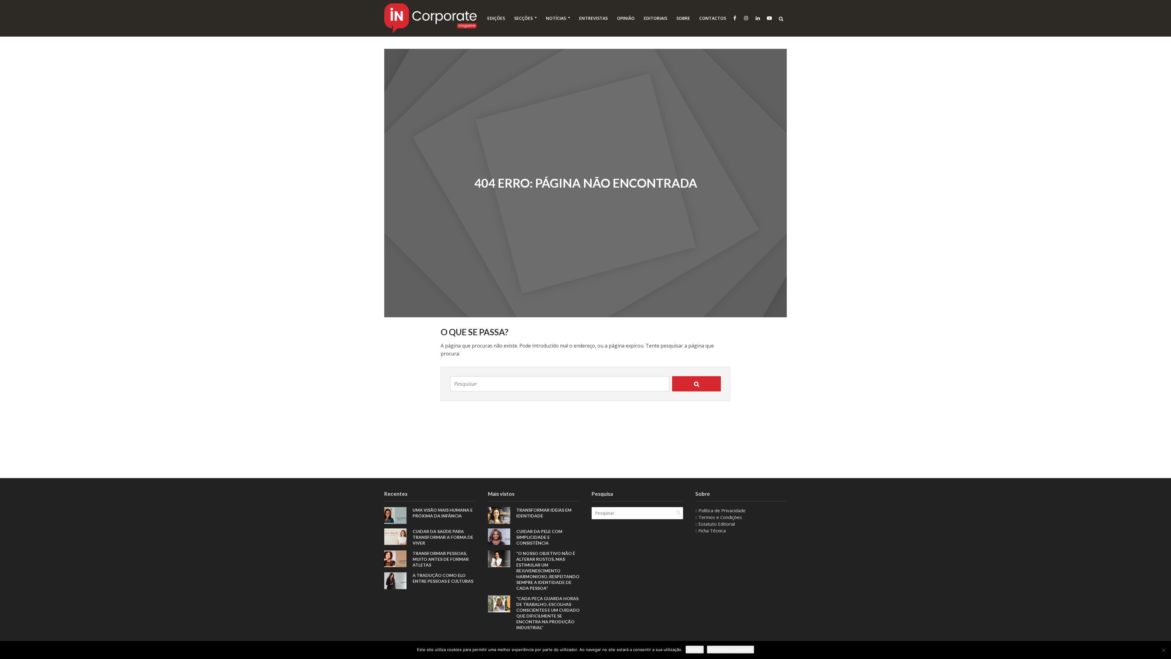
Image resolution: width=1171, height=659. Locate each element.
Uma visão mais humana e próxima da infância (443, 512)
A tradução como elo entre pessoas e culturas (443, 578)
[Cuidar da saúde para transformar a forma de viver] (395, 536)
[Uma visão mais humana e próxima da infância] (395, 515)
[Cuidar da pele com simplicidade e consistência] (499, 536)
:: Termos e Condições (718, 517)
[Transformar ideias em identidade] (499, 515)
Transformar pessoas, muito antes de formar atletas (441, 559)
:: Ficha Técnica (710, 531)
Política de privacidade (730, 649)
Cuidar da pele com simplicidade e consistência (539, 537)
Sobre (683, 18)
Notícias (556, 18)
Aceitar (694, 649)
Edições (496, 18)
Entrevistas (593, 18)
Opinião (626, 18)
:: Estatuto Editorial (715, 524)
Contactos (712, 18)
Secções (523, 18)
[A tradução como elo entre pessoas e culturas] (395, 580)
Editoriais (655, 18)
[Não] (1163, 650)
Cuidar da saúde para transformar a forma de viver (443, 537)
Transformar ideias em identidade (543, 512)
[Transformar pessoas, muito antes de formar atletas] (395, 558)
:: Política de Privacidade (720, 510)
